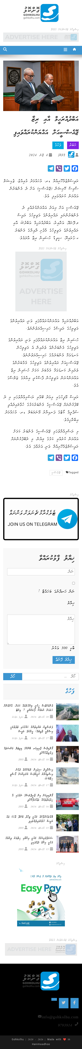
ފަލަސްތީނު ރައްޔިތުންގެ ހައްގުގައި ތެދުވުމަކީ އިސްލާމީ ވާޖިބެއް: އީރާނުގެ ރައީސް (31, 729)
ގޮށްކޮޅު (61, 155)
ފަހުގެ (58, 145)
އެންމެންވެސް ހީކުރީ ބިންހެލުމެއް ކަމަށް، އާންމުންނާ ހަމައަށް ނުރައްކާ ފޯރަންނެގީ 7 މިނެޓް (28, 708)
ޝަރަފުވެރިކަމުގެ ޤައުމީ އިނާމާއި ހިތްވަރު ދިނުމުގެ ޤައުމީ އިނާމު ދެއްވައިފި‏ (29, 840)
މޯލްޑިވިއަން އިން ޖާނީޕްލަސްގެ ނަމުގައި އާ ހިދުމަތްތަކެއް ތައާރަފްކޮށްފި (32, 797)
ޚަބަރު (72, 145)
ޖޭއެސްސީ (56, 473)
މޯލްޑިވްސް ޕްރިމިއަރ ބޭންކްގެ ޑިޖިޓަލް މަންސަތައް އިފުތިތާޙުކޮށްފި (28, 750)
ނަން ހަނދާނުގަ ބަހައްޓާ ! (56, 591)
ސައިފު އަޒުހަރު (17, 717)
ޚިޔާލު (71, 603)
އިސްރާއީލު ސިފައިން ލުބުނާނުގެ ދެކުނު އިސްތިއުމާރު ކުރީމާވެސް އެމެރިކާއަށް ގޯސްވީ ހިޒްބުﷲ (31, 774)
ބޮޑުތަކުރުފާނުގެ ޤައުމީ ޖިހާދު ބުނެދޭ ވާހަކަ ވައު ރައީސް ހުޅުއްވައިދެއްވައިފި (29, 819)
